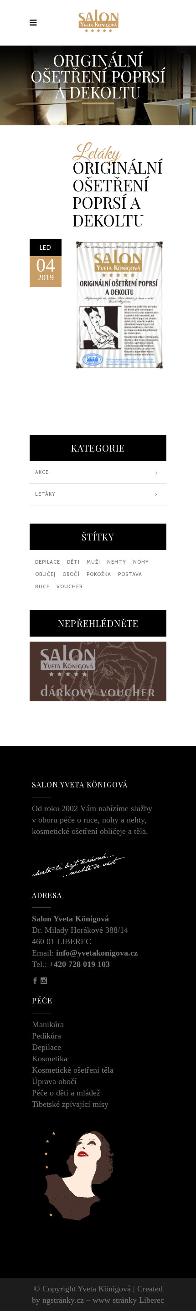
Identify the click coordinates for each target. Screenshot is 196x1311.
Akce (42, 472)
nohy (141, 562)
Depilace (46, 1047)
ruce (42, 586)
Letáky (95, 154)
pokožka (99, 574)
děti (73, 562)
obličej (45, 574)
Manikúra (48, 1024)
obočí (71, 574)
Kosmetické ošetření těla (72, 1070)
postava (130, 574)
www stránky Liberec (128, 1300)
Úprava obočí (54, 1081)
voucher (70, 586)
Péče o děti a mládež (66, 1092)
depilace (47, 562)
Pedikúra (46, 1035)
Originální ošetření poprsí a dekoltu (117, 193)
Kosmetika (49, 1058)
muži (93, 562)
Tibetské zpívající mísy (70, 1104)
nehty (116, 562)
